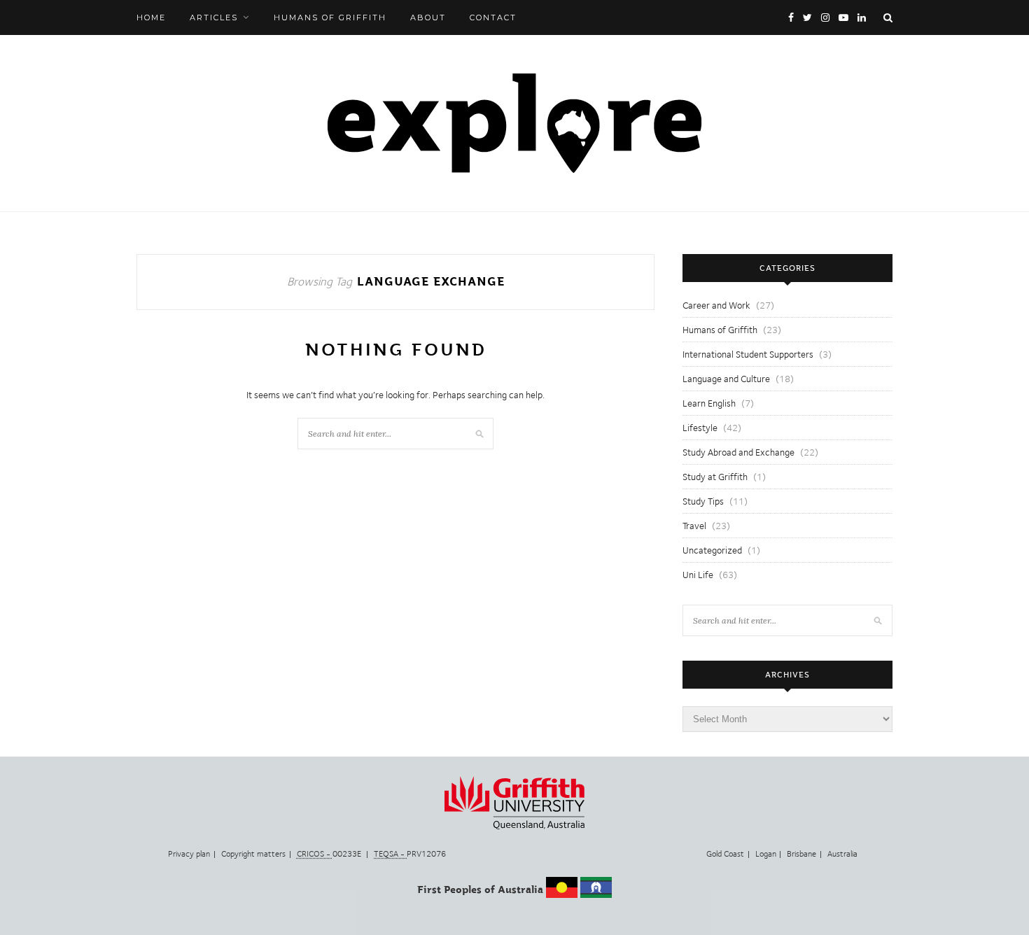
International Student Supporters (747, 354)
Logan (765, 854)
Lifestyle (700, 427)
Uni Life (697, 574)
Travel (694, 525)
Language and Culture (726, 378)
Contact (493, 17)
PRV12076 (410, 854)
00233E (330, 854)
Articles (214, 17)
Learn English (709, 403)
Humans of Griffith (330, 17)
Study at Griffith (715, 476)
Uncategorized (712, 550)
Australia (842, 854)
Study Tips (703, 501)
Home (151, 17)
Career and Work (716, 305)
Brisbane (801, 854)
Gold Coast (725, 854)
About (428, 17)
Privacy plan (189, 854)
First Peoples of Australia (480, 890)
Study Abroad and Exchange (738, 452)
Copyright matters (253, 854)
